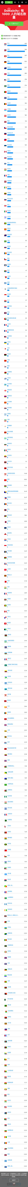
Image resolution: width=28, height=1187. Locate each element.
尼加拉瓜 (10, 682)
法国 (8, 174)
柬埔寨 (9, 957)
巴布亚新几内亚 (11, 993)
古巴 (9, 1034)
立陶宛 (9, 192)
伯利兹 (9, 264)
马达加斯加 (10, 1010)
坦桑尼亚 (10, 933)
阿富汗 (9, 1046)
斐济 (8, 742)
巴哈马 (9, 628)
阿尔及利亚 (10, 999)
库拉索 (9, 527)
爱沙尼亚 (9, 145)
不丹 (8, 706)
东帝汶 (9, 831)
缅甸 (9, 1088)
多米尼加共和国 (11, 563)
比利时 (9, 103)
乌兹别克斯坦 (11, 640)
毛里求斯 (9, 485)
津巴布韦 (9, 736)
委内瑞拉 (10, 754)
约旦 (9, 921)
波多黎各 (10, 891)
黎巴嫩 (9, 694)
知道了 (14, 1180)
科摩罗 (9, 1052)
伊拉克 (9, 1124)
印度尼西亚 (10, 545)
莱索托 (9, 861)
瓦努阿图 (9, 557)
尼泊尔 (9, 825)
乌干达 (9, 1022)
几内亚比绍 (10, 1070)
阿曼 (8, 855)
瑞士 (8, 55)
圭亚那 (9, 604)
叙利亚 (9, 1076)
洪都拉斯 (10, 1160)
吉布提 (9, 676)
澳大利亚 (9, 234)
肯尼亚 (9, 634)
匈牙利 (9, 168)
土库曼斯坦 (10, 897)
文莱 (9, 730)
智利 (8, 258)
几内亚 (9, 1136)
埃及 (8, 1094)
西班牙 (9, 228)
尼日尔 (9, 1100)
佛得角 (9, 646)
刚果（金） (10, 1166)
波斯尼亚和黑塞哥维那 (12, 491)
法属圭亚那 (10, 772)
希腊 (8, 282)
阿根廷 (9, 413)
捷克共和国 (10, 127)
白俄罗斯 (9, 372)
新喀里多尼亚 (10, 330)
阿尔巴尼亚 (10, 467)
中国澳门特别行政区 (13, 664)
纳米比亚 (9, 515)
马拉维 (9, 987)
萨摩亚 (9, 849)
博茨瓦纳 (10, 688)
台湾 (8, 139)
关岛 (9, 963)
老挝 (8, 312)
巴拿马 (9, 616)
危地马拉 (10, 903)
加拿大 (9, 151)
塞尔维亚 (9, 407)
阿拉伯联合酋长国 (11, 318)
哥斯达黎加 (10, 724)
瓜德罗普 (9, 592)
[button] (9, 2)
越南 (8, 479)
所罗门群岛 (10, 778)
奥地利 (9, 115)
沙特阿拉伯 (10, 784)
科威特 (9, 867)
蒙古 (8, 509)
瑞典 (8, 85)
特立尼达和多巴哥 (11, 748)
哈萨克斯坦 (10, 437)
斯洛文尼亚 (10, 198)
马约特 (9, 324)
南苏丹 (9, 1112)
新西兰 (9, 67)
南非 (8, 270)
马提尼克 (10, 813)
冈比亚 (9, 879)
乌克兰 (9, 342)
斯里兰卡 (9, 575)
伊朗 (8, 419)
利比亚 (9, 354)
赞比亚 (9, 1005)
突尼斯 (9, 622)
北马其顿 (9, 401)
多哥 (9, 981)
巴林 (8, 581)
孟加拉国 (10, 1040)
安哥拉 (9, 1016)
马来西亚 (9, 336)
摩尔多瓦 (9, 503)
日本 (8, 348)
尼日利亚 (9, 796)
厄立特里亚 (10, 1148)
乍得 (9, 1142)
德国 (8, 61)
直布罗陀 (9, 533)
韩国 (8, 366)
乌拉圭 (9, 377)
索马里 (9, 873)
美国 (8, 79)
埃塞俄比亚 (10, 1130)
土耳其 (9, 569)
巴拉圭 (9, 539)
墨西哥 (9, 449)
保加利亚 (9, 443)
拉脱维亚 (9, 180)
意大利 (9, 210)
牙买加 (9, 843)
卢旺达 (9, 927)
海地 (9, 1028)
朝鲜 (8, 1154)
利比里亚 (10, 1106)
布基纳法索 (10, 1082)
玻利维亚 (10, 837)
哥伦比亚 (10, 670)
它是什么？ (15, 24)
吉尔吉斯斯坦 (10, 718)
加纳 (9, 1064)
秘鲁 (8, 610)
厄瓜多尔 (9, 455)
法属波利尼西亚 (11, 473)
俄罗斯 (9, 246)
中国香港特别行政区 (12, 288)
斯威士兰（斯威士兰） (12, 915)
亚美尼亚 (9, 395)
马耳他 (9, 276)
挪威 (8, 121)
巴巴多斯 (9, 551)
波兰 (8, 204)
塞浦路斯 (9, 425)
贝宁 (8, 1058)
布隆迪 (9, 951)
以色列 (9, 216)
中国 (8, 360)
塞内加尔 (9, 939)
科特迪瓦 (10, 909)
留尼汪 (9, 658)
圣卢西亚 (9, 383)
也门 (8, 300)
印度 (8, 587)
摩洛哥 (9, 700)
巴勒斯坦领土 (11, 766)
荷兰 (8, 43)
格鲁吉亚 (9, 389)
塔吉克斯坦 (10, 801)
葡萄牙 (9, 91)
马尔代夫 (9, 461)
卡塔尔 (9, 521)
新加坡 (9, 294)
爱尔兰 (9, 186)
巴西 (8, 240)
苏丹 (8, 1118)
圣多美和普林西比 (11, 222)
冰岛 (8, 97)
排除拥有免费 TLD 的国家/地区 (12, 36)
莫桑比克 (10, 969)
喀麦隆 (9, 712)
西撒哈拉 (10, 790)
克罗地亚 (9, 306)
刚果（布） (10, 885)
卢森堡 (9, 109)
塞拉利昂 (9, 975)
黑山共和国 (10, 431)
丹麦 (8, 73)
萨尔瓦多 (10, 807)
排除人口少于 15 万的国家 (10, 38)
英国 (8, 49)
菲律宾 (9, 497)
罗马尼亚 (9, 252)
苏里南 (9, 598)
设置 (14, 1183)
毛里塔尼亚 (10, 945)
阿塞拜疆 (10, 652)
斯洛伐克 (9, 157)
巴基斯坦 (9, 819)
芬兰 (8, 162)
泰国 (8, 760)
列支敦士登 (10, 133)
